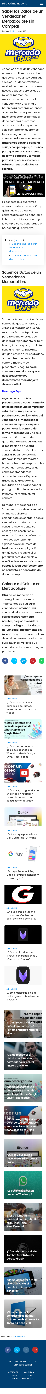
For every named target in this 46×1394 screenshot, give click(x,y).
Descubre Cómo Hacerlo (21, 1361)
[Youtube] (35, 1350)
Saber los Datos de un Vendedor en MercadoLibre (23, 247)
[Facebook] (8, 1350)
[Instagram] (26, 1350)
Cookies (29, 1375)
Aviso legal (29, 1372)
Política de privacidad (23, 1378)
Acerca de (13, 1372)
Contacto (15, 1375)
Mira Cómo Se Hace (23, 1365)
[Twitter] (17, 1350)
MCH (12, 31)
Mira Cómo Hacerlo (14, 3)
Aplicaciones (18, 1337)
